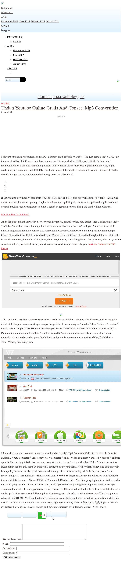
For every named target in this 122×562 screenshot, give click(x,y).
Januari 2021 (52, 21)
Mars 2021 (24, 21)
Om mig (5, 25)
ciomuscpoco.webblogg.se (61, 96)
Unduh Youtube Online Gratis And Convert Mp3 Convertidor (59, 107)
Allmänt (7, 12)
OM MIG (12, 68)
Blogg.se (5, 30)
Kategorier (6, 7)
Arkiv (4, 16)
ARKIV (10, 45)
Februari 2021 (38, 21)
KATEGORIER (14, 37)
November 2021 (9, 21)
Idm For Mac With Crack (15, 214)
